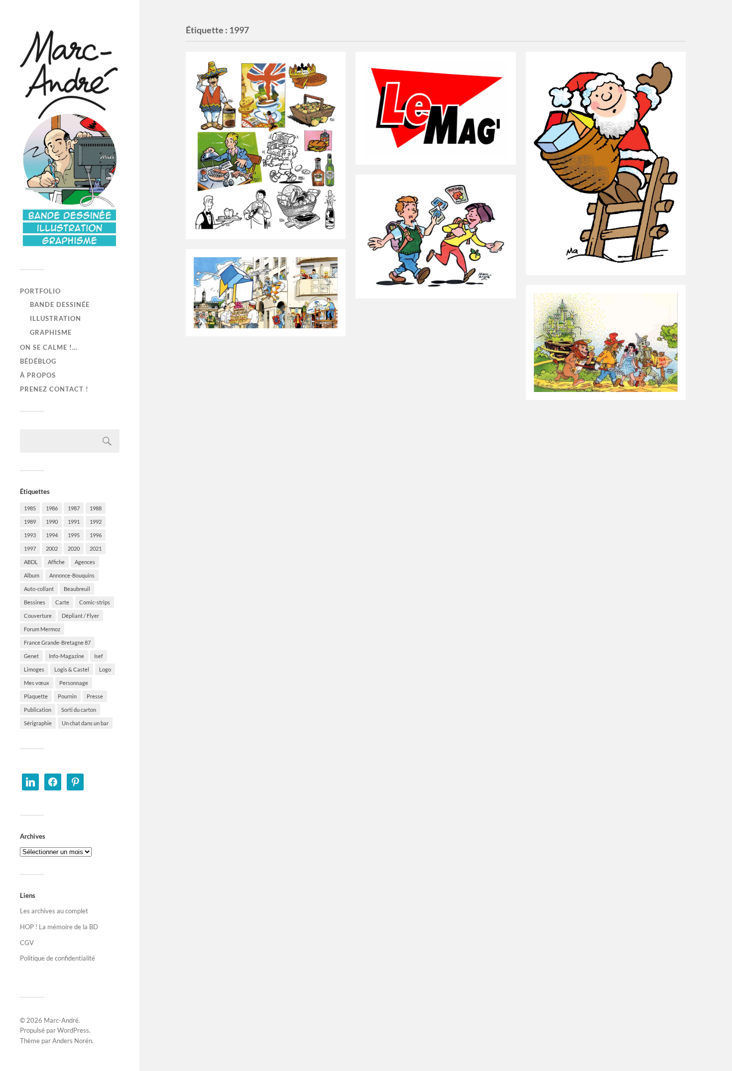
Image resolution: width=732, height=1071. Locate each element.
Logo (105, 669)
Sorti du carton (78, 709)
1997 (30, 548)
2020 (74, 548)
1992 (96, 521)
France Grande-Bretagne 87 (57, 642)
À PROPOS (38, 375)
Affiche (56, 562)
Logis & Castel (71, 669)
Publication (37, 709)
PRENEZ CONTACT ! (54, 389)
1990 (52, 521)
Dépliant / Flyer (80, 615)
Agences (85, 562)
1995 (74, 535)
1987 (74, 508)
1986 (52, 508)
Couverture (38, 615)
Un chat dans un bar (85, 723)
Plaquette (36, 696)
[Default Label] (30, 781)
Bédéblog (38, 361)
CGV (27, 943)
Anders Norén (72, 1041)
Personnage (73, 683)
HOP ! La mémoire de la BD (59, 927)
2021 (96, 548)
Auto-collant (39, 588)
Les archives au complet (54, 911)
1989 (30, 521)
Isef (98, 656)
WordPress (73, 1030)
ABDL (31, 562)
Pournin (67, 696)
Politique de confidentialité (57, 958)
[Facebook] (52, 781)
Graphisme (51, 332)
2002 (52, 548)
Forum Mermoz (42, 629)
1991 (74, 521)
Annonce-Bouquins (72, 575)
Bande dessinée (60, 304)
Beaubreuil (77, 588)
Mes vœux (36, 683)
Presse (95, 696)
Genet (31, 656)
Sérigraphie (38, 723)
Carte (62, 602)
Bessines (34, 602)
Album (31, 575)
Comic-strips (94, 602)
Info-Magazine (66, 656)
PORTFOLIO (40, 291)
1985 (30, 508)
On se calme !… (49, 347)
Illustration (55, 318)
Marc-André (61, 1020)
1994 (52, 535)
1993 (30, 535)
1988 (96, 508)
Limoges (34, 669)
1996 (96, 535)
